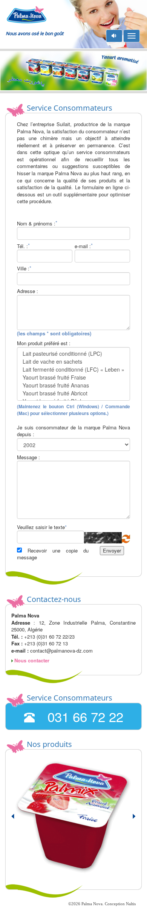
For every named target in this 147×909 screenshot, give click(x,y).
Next (130, 819)
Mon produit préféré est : (43, 343)
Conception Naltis (120, 903)
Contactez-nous (54, 599)
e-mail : (83, 246)
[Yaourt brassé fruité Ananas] (73, 385)
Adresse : (27, 291)
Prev (17, 819)
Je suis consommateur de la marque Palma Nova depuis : (73, 431)
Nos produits (49, 744)
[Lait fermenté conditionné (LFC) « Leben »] (73, 369)
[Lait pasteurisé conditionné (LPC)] (73, 354)
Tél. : (22, 246)
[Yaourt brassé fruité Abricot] (73, 393)
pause (114, 35)
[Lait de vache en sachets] (73, 362)
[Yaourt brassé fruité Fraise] (73, 377)
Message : (28, 457)
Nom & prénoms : (36, 223)
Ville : (23, 268)
